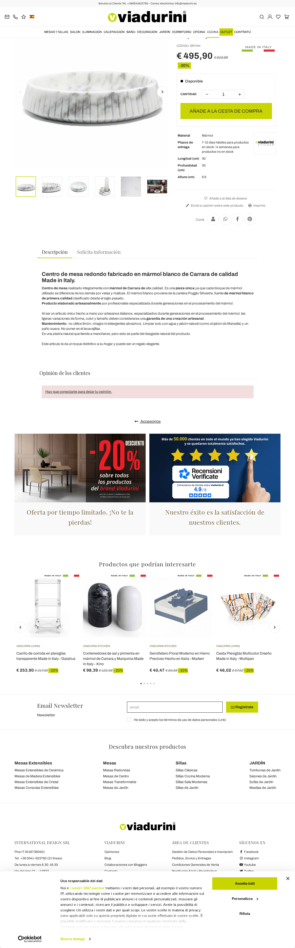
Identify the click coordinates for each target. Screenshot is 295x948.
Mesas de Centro (116, 776)
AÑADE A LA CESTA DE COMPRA (226, 111)
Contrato (242, 32)
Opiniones (111, 852)
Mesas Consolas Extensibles (37, 788)
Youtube (249, 864)
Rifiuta (244, 914)
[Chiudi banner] (287, 878)
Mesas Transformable (119, 782)
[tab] (54, 252)
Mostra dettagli (72, 939)
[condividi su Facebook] (237, 219)
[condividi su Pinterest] (250, 219)
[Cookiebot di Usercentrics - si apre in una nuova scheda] (30, 939)
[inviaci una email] (7, 16)
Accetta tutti (245, 883)
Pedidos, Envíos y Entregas (191, 858)
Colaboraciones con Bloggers (125, 864)
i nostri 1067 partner (87, 888)
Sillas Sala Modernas (191, 782)
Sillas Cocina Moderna (193, 776)
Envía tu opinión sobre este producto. (217, 205)
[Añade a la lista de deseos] (67, 597)
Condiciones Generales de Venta (195, 864)
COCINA (212, 32)
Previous (20, 91)
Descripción (55, 252)
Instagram (251, 858)
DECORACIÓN (147, 32)
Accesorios (150, 421)
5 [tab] (157, 686)
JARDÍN (164, 32)
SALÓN (75, 32)
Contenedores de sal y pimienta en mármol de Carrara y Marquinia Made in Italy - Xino (113, 658)
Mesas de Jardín (115, 788)
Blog (107, 858)
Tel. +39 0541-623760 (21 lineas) (38, 858)
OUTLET (226, 32)
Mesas (109, 763)
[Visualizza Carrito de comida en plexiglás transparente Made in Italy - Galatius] (67, 586)
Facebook (251, 852)
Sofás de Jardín (261, 782)
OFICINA (199, 32)
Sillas (181, 763)
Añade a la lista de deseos (228, 198)
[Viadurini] (147, 16)
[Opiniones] (23, 16)
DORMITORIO (181, 32)
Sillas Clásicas (187, 770)
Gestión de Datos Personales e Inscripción (202, 852)
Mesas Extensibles (33, 763)
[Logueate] (270, 16)
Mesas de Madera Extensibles (37, 776)
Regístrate (244, 707)
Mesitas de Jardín (262, 788)
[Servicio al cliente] (15, 16)
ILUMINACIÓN (92, 32)
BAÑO (131, 32)
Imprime (259, 205)
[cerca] (261, 16)
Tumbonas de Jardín (264, 770)
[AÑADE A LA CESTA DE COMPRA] (267, 586)
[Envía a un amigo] (213, 219)
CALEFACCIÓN (114, 32)
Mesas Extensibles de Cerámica (39, 770)
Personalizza (242, 899)
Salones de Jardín (263, 776)
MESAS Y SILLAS (56, 32)
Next (162, 91)
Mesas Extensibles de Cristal (36, 782)
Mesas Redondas (116, 770)
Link (222, 720)
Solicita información (99, 252)
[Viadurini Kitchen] (265, 143)
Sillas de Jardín (187, 788)
